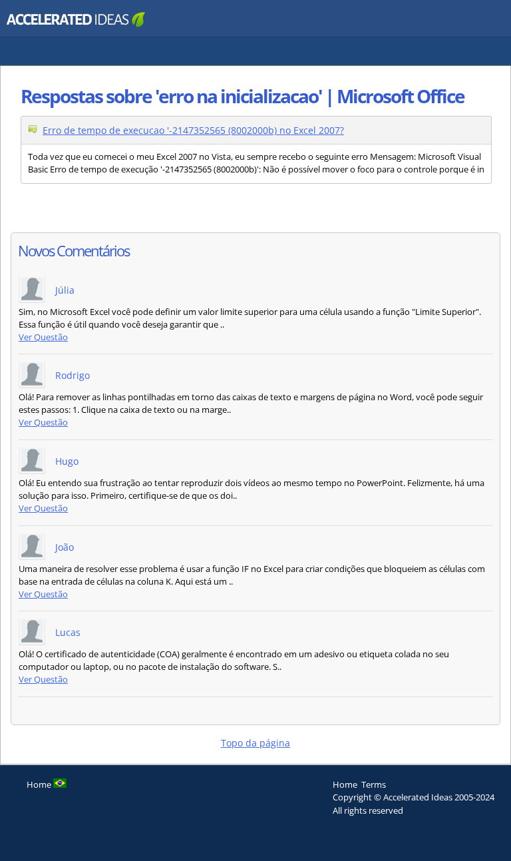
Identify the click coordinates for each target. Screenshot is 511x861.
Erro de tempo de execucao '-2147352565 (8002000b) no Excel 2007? (193, 130)
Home (345, 784)
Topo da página (255, 742)
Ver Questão (43, 337)
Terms (373, 784)
